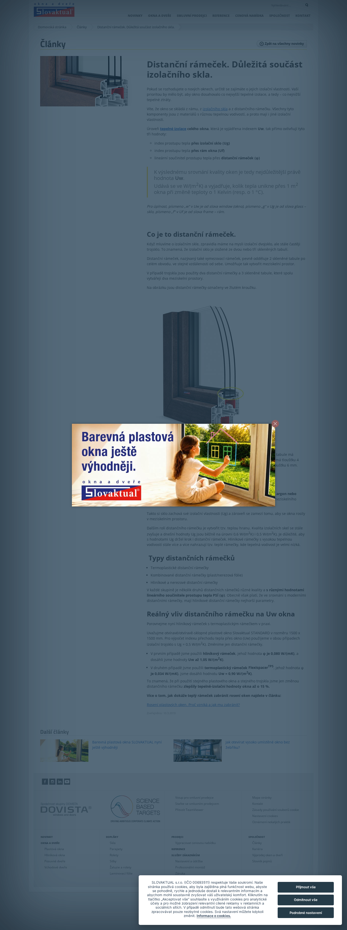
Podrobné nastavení (306, 913)
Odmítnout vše (306, 900)
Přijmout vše (306, 887)
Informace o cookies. (214, 916)
